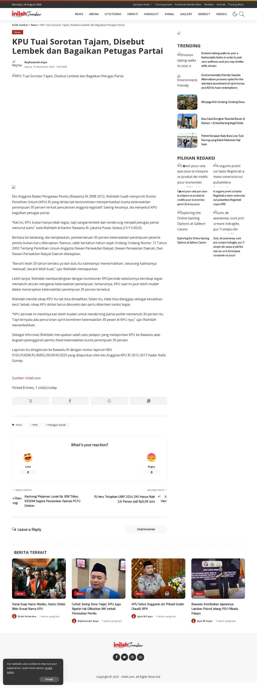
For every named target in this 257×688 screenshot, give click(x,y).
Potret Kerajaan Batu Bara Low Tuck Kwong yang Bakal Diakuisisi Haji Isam (222, 140)
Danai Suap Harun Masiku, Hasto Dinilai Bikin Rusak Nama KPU (38, 606)
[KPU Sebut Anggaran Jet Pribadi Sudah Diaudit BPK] (158, 578)
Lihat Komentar (146, 529)
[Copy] (148, 401)
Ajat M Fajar (145, 616)
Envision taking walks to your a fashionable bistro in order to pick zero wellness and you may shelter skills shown (222, 59)
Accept (49, 679)
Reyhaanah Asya (35, 62)
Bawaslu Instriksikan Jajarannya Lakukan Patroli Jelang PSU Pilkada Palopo (214, 609)
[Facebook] (70, 401)
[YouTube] (140, 657)
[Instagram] (132, 657)
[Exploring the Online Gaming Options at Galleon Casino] (193, 222)
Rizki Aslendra (27, 616)
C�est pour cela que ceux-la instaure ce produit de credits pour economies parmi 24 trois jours (192, 197)
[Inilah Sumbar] (27, 14)
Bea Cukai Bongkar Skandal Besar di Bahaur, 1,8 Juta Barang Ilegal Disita (223, 121)
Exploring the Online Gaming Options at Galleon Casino (193, 240)
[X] (30, 401)
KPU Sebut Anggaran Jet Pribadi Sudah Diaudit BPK (158, 606)
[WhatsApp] (109, 401)
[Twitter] (124, 657)
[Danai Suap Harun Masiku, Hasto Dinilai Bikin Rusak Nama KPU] (39, 578)
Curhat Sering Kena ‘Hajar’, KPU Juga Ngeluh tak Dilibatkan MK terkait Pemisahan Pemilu (96, 609)
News (17, 32)
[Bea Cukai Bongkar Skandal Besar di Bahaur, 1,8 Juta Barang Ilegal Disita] (187, 121)
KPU (35, 424)
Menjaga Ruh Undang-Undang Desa (223, 102)
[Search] (242, 14)
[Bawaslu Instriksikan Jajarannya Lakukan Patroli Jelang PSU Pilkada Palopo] (218, 578)
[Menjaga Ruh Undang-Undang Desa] (187, 102)
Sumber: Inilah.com (26, 378)
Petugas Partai (57, 424)
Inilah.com (128, 677)
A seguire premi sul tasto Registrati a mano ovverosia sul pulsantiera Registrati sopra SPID (229, 197)
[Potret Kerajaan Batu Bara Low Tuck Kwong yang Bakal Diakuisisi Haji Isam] (187, 140)
